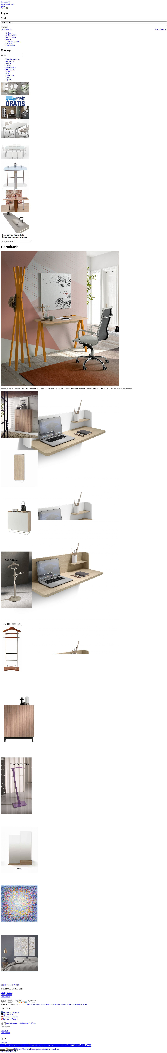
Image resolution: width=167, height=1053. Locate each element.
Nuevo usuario (6, 29)
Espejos (8, 80)
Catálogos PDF (10, 35)
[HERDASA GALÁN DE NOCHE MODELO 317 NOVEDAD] (16, 609)
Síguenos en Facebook (11, 1012)
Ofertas (8, 63)
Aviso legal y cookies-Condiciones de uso (56, 1004)
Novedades (9, 61)
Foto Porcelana (10, 67)
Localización (10, 45)
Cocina (8, 65)
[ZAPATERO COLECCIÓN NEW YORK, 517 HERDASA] (19, 438)
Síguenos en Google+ (10, 1019)
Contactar (8, 43)
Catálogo (8, 33)
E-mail (3, 18)
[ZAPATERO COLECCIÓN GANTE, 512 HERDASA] (19, 745)
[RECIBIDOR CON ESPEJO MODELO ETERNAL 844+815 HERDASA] (19, 873)
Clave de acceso (6, 22)
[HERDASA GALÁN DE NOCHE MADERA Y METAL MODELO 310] (16, 815)
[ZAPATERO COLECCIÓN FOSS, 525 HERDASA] (19, 488)
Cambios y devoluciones (31, 1004)
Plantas (8, 77)
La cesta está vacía (7, 4)
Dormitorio (9, 69)
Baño (7, 73)
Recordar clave (160, 29)
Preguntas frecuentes (12, 41)
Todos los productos (12, 59)
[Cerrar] (7, 8)
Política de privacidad (80, 1004)
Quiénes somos (10, 37)
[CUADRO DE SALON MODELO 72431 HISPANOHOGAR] (19, 923)
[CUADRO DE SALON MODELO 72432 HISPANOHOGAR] (19, 972)
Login (3, 6)
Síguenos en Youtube (10, 1017)
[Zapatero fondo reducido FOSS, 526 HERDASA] (19, 539)
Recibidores (9, 75)
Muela (7, 71)
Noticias (8, 39)
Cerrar (3, 8)
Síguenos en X (8, 1015)
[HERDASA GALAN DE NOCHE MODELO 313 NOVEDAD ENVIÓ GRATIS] (11, 678)
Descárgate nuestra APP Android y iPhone (21, 1023)
